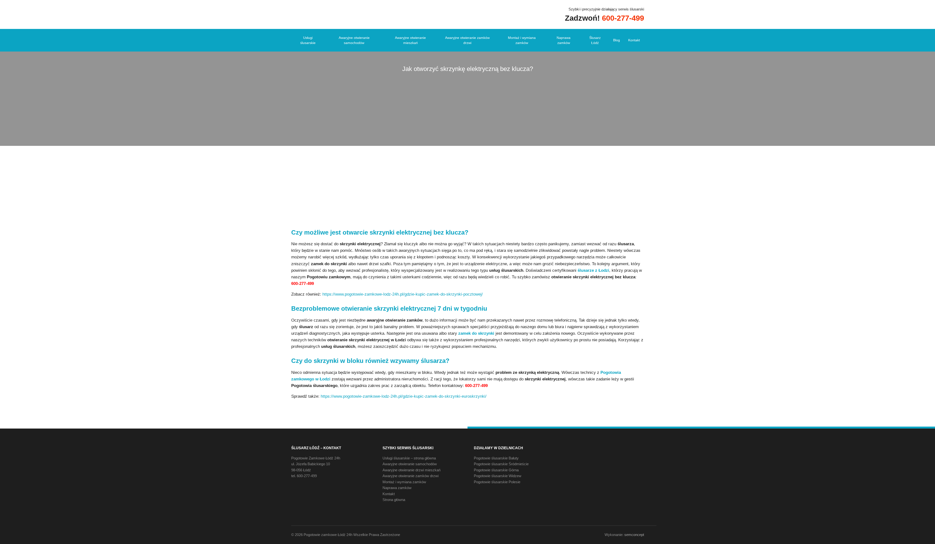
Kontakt (634, 40)
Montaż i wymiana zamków (522, 40)
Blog (616, 40)
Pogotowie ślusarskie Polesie (497, 482)
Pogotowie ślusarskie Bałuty (496, 458)
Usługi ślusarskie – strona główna (409, 458)
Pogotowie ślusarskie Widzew (497, 476)
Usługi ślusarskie (308, 40)
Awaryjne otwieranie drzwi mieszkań (411, 470)
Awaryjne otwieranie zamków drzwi (467, 40)
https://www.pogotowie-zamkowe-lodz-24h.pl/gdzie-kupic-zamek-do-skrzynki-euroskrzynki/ (403, 396)
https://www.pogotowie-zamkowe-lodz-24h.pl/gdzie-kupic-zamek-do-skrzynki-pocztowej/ (402, 294)
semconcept (634, 535)
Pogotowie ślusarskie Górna (496, 470)
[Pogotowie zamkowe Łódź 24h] (325, 14)
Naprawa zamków (563, 40)
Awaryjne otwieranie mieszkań (410, 40)
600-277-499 (307, 476)
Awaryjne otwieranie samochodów (354, 40)
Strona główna (394, 500)
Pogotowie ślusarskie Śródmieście (501, 464)
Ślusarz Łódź (595, 40)
